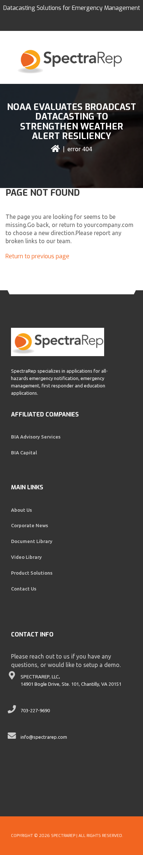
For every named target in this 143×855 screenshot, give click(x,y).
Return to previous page (37, 256)
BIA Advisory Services (35, 436)
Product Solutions (31, 572)
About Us (21, 509)
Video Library (26, 557)
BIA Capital (24, 452)
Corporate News (29, 525)
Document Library (31, 541)
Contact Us (23, 588)
